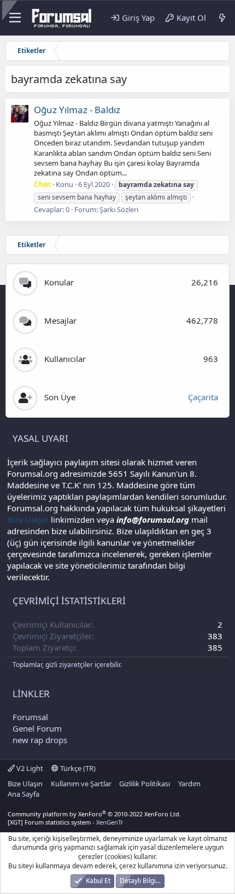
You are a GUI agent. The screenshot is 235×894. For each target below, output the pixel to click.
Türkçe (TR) (77, 768)
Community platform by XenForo (94, 814)
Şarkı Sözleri (118, 209)
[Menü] (15, 18)
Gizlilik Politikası (144, 783)
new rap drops (40, 739)
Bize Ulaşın (28, 519)
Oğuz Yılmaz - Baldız (77, 109)
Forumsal (30, 716)
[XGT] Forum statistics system (66, 822)
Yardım (189, 783)
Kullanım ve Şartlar (81, 783)
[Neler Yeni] (222, 18)
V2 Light (29, 768)
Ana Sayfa (23, 794)
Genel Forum (37, 728)
